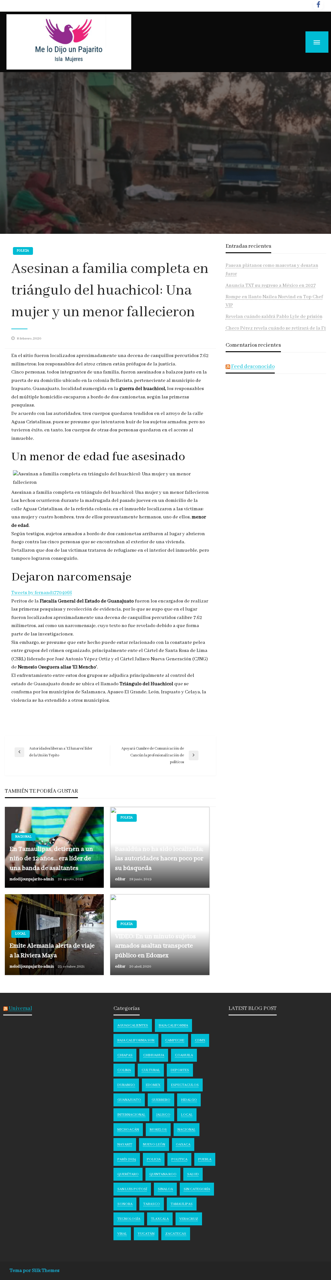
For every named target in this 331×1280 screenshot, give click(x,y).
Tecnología (128, 1219)
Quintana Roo (162, 1174)
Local (20, 934)
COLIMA (124, 1070)
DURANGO (126, 1085)
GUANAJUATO (129, 1100)
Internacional (131, 1114)
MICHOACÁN (128, 1129)
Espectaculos (185, 1085)
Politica (179, 1159)
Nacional (23, 837)
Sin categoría (197, 1189)
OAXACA (183, 1144)
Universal (20, 1008)
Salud (193, 1174)
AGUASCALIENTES (132, 1025)
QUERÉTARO (128, 1174)
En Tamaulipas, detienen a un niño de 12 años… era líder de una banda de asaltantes (51, 858)
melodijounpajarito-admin (32, 879)
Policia (23, 251)
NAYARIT (124, 1144)
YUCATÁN (146, 1233)
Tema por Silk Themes (34, 1270)
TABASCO (151, 1204)
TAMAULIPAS (182, 1204)
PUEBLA (204, 1159)
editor (120, 879)
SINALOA (165, 1189)
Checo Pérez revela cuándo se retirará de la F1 (276, 328)
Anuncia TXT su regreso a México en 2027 (271, 285)
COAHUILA (184, 1055)
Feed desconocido (253, 366)
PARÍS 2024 (126, 1159)
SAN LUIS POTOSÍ (132, 1189)
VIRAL (122, 1233)
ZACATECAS (175, 1233)
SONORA (125, 1204)
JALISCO (163, 1114)
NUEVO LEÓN (154, 1144)
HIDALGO (189, 1100)
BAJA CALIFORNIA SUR (136, 1040)
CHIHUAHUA (153, 1055)
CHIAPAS (125, 1055)
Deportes (180, 1070)
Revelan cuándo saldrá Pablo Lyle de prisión (274, 317)
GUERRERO (161, 1100)
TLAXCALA (160, 1219)
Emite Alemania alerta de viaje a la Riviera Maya (52, 950)
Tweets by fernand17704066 (41, 593)
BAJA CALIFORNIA (173, 1025)
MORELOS (158, 1129)
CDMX (200, 1040)
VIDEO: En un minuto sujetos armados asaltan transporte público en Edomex (155, 946)
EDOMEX (153, 1085)
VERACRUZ (188, 1219)
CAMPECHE (174, 1040)
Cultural (151, 1070)
